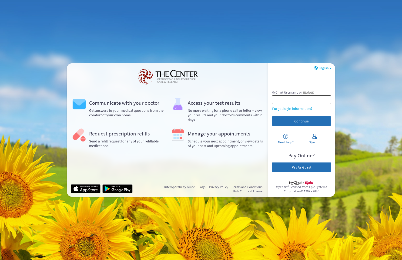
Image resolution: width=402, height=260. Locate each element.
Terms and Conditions (247, 187)
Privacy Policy (218, 187)
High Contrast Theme (247, 191)
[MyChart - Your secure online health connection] (167, 76)
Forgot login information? (292, 108)
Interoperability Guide (179, 187)
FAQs (202, 187)
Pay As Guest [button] (301, 167)
